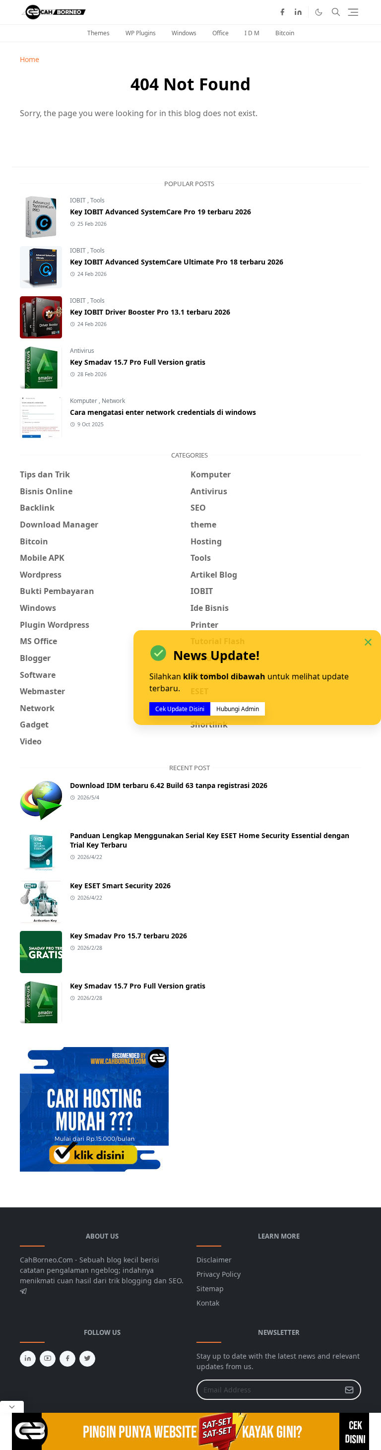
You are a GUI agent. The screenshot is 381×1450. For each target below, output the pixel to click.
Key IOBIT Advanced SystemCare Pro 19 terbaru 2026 (160, 211)
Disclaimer (214, 1259)
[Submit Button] (349, 1390)
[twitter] (87, 1359)
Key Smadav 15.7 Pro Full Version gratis (137, 362)
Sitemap (210, 1288)
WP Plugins (141, 33)
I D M (252, 33)
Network (113, 400)
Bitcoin (284, 33)
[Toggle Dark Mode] (319, 12)
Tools (97, 200)
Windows (184, 33)
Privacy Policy (218, 1274)
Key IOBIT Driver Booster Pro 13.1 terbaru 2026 (150, 312)
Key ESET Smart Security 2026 (120, 885)
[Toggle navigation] (353, 12)
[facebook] (282, 12)
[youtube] (48, 1359)
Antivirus (82, 350)
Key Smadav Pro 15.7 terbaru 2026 (128, 935)
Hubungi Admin (237, 709)
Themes (98, 33)
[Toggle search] (336, 12)
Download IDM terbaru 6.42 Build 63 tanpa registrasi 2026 (168, 785)
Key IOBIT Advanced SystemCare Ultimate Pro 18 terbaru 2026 (176, 261)
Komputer (84, 400)
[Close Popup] (12, 1407)
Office (220, 33)
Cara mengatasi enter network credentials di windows (163, 412)
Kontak (207, 1303)
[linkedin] (298, 12)
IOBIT (78, 200)
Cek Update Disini (179, 709)
